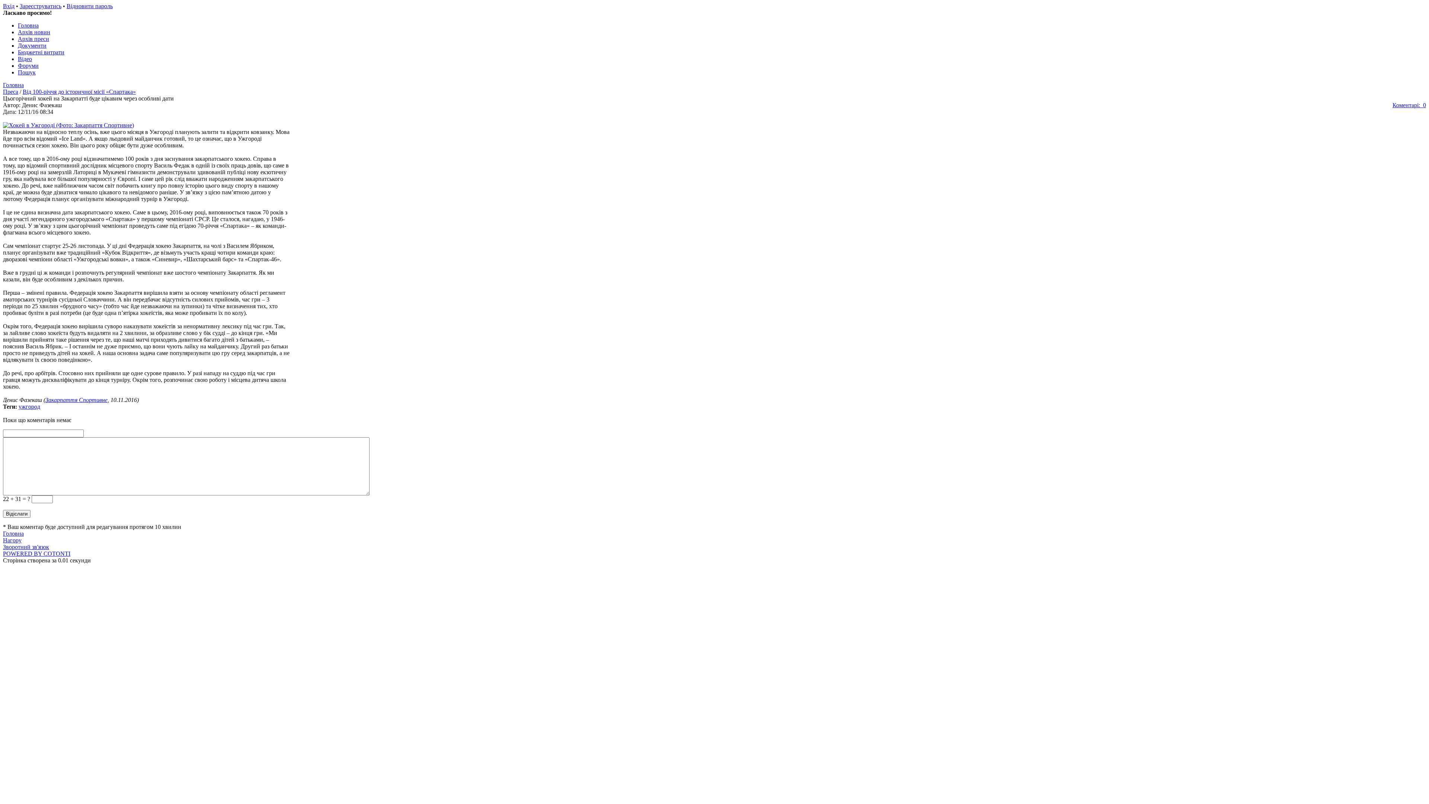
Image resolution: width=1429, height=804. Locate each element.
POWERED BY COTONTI (36, 554)
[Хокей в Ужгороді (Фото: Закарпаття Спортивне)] (68, 125)
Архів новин (34, 32)
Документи (32, 45)
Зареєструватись (40, 6)
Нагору (12, 540)
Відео (25, 59)
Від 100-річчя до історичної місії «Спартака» (79, 92)
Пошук (27, 72)
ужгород (29, 406)
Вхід (9, 6)
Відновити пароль (90, 6)
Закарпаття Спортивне (76, 400)
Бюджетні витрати (41, 52)
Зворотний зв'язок (26, 547)
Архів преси (33, 39)
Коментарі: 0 (1409, 105)
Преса (10, 92)
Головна (28, 25)
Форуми (28, 66)
